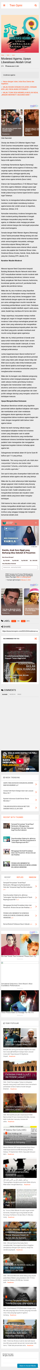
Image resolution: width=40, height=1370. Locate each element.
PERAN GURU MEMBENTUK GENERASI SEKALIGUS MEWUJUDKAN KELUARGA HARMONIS (24, 865)
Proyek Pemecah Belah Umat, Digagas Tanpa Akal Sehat (17, 657)
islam (13, 55)
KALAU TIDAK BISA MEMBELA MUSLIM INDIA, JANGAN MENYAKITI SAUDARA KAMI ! (19, 94)
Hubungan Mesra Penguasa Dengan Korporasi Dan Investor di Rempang (18, 1139)
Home (2, 55)
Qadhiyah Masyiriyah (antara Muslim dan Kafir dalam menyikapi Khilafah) (18, 1333)
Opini (8, 55)
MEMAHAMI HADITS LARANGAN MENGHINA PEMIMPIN (17, 1172)
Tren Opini (15, 5)
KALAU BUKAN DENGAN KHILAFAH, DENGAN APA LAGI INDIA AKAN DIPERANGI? (19, 88)
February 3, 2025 (26, 580)
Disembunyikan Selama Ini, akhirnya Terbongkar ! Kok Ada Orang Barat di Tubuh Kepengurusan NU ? (23, 840)
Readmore (12, 1056)
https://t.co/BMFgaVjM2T (23, 577)
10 (6, 1326)
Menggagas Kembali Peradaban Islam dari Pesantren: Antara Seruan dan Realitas (23, 853)
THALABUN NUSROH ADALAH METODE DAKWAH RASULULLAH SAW (19, 1268)
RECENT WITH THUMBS (13, 817)
